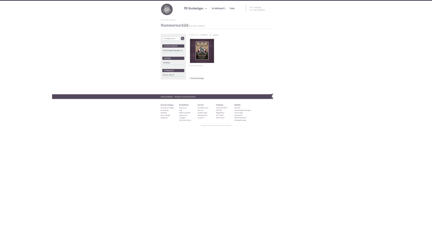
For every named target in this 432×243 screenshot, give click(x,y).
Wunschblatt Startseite (168, 20)
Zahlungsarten (202, 115)
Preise (232, 8)
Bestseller (164, 113)
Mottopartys (238, 115)
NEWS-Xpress (220, 118)
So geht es (201, 118)
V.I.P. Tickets (220, 115)
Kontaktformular (203, 108)
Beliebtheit (204, 35)
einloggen (257, 7)
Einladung (166, 63)
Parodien (237, 108)
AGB (180, 110)
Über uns (201, 110)
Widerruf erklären (185, 113)
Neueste (215, 35)
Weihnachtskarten (240, 118)
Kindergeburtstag (240, 120)
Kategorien (164, 118)
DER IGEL (219, 110)
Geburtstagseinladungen (172, 50)
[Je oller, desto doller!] (202, 51)
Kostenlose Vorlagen (167, 108)
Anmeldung (164, 110)
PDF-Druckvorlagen (193, 8)
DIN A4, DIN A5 (168, 75)
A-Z (210, 35)
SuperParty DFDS (221, 108)
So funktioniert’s (218, 8)
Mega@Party (220, 113)
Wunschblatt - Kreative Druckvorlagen (167, 9)
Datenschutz (183, 115)
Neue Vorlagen (165, 115)
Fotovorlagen (238, 113)
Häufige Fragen (202, 113)
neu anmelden (259, 10)
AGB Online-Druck (185, 120)
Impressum (183, 108)
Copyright (182, 118)
